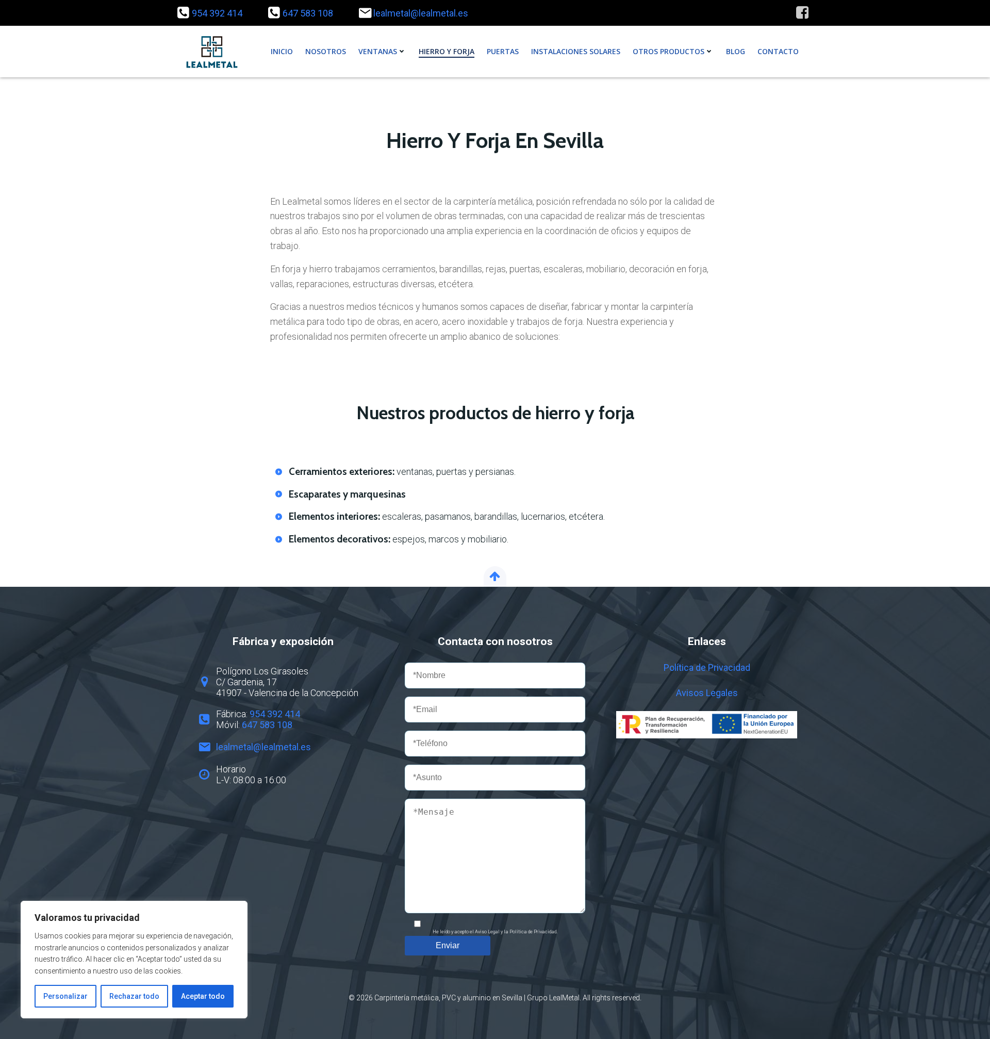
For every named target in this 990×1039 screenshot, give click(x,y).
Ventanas (377, 51)
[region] (134, 959)
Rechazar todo (134, 996)
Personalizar (65, 996)
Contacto (778, 51)
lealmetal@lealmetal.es (420, 13)
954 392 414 (217, 13)
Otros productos (668, 51)
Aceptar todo (203, 996)
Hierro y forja (446, 51)
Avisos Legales (707, 692)
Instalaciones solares (575, 51)
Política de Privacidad (707, 667)
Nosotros (325, 51)
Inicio (282, 51)
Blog (735, 51)
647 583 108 (308, 13)
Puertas (503, 51)
